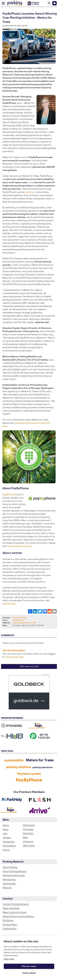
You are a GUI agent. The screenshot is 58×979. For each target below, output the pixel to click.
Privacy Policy (10, 925)
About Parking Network (14, 871)
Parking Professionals (14, 875)
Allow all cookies (29, 966)
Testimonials (9, 884)
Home (6, 825)
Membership (9, 879)
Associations (9, 846)
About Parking (10, 867)
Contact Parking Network (16, 904)
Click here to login (15, 657)
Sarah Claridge (19, 617)
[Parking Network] (14, 2)
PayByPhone (8, 495)
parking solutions (18, 767)
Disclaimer (8, 920)
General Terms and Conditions (18, 916)
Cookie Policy (9, 929)
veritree (30, 192)
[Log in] (54, 3)
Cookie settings (29, 973)
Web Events (29, 845)
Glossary (7, 888)
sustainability (14, 760)
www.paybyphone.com (19, 546)
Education (28, 833)
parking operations (43, 767)
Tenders (7, 838)
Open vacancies (11, 908)
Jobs (5, 833)
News (5, 829)
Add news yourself (29, 666)
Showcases (29, 825)
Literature (28, 841)
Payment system (29, 773)
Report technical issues (15, 912)
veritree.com (9, 604)
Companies (9, 842)
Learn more (9, 959)
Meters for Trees (40, 760)
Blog (25, 837)
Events (6, 850)
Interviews (28, 829)
